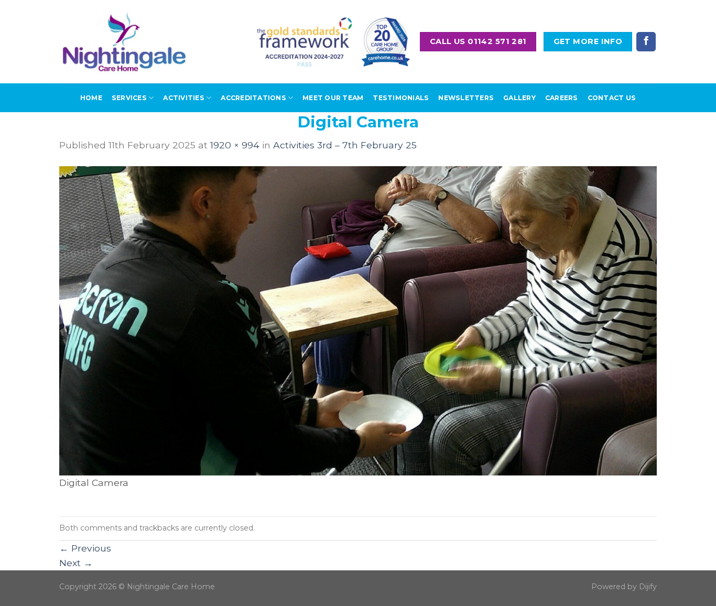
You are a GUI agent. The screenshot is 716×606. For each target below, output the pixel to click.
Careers (561, 98)
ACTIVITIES (183, 98)
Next (76, 562)
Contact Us (612, 98)
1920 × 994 (234, 144)
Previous (85, 548)
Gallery (519, 98)
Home (91, 98)
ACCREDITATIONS (253, 98)
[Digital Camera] (358, 320)
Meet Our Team (332, 98)
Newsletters (466, 98)
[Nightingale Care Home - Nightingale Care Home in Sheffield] (124, 41)
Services (129, 98)
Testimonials (401, 98)
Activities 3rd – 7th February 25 (345, 144)
